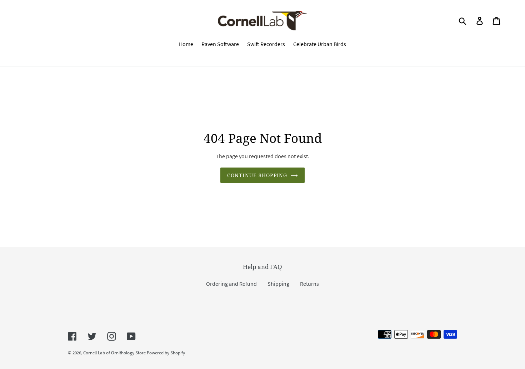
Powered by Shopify (166, 353)
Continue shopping (257, 175)
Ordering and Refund (231, 283)
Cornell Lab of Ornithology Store (114, 353)
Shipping (278, 283)
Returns (309, 283)
